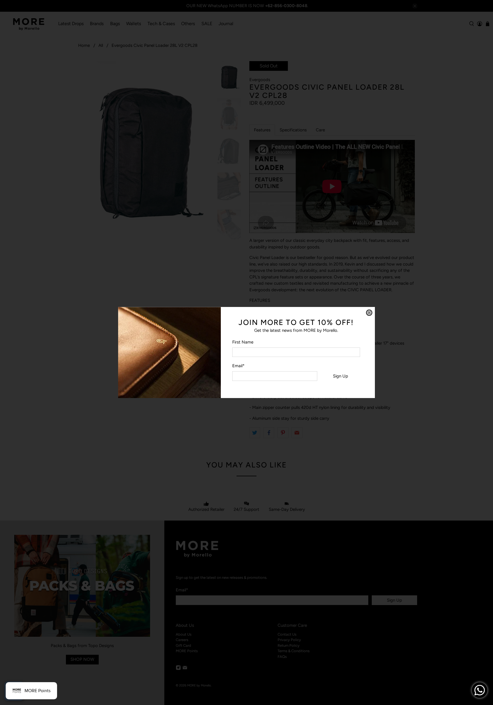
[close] (369, 313)
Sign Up (340, 376)
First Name (242, 342)
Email (238, 365)
